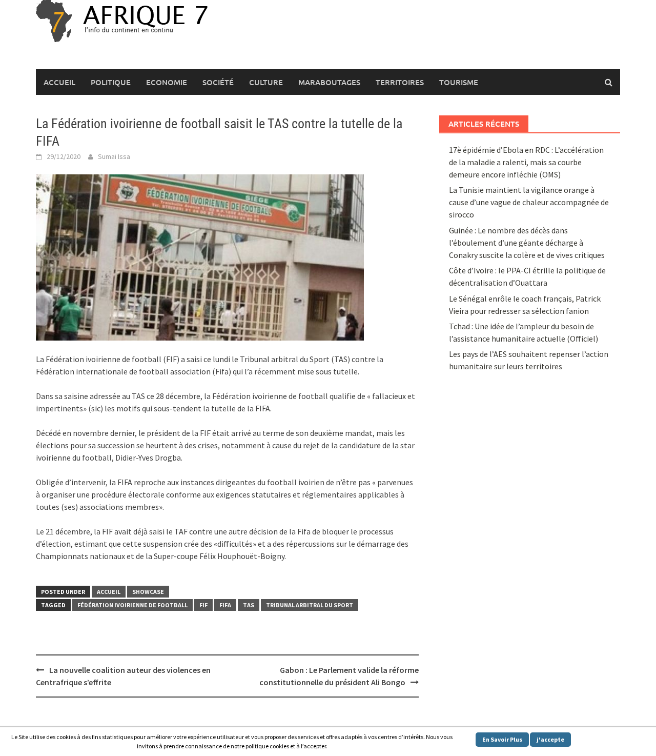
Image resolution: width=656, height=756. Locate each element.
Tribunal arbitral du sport (309, 605)
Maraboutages (329, 82)
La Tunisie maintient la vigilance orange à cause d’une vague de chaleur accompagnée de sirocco (529, 202)
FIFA (225, 605)
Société (218, 82)
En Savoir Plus (502, 739)
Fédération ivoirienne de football (132, 605)
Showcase (148, 591)
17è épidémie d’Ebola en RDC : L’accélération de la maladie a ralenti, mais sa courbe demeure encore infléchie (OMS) (526, 162)
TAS (248, 605)
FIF (203, 605)
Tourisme (458, 82)
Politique (111, 82)
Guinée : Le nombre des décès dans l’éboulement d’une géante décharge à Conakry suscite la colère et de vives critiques (527, 242)
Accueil (59, 82)
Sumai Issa (114, 156)
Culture (266, 82)
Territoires (400, 82)
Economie (166, 82)
